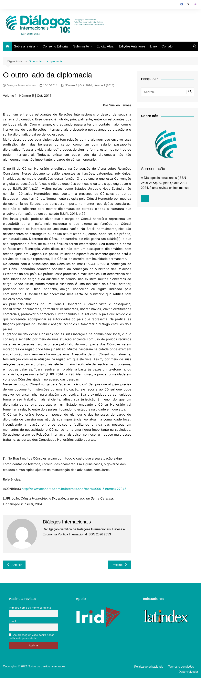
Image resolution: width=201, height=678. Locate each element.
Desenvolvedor (188, 671)
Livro (153, 46)
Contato (167, 46)
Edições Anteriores (132, 46)
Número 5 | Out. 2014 (78, 85)
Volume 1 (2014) (104, 85)
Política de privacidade (148, 666)
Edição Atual (105, 46)
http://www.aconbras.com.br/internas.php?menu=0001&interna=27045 (74, 489)
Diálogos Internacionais (21, 85)
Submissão (81, 46)
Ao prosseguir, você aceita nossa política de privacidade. (31, 636)
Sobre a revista (24, 46)
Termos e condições (181, 666)
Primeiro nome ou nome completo (30, 607)
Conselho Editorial (56, 46)
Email (12, 621)
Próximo (117, 564)
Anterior (17, 564)
